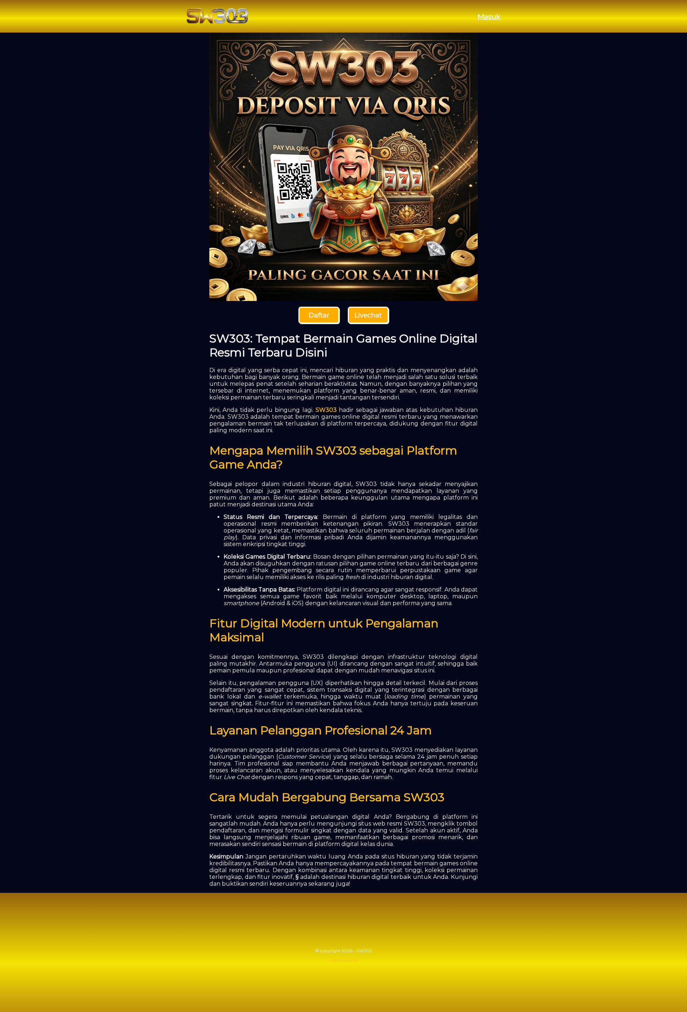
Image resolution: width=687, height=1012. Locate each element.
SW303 (326, 410)
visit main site (344, 960)
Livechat (368, 315)
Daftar (319, 315)
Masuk (489, 16)
